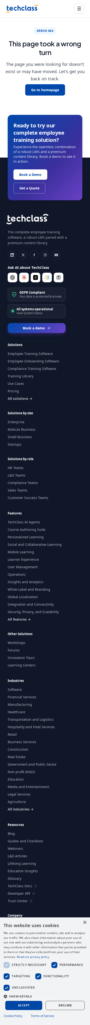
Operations (17, 574)
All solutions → (20, 398)
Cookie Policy (13, 1016)
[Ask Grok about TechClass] (35, 277)
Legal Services (19, 794)
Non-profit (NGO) (21, 771)
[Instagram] (45, 254)
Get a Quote (29, 188)
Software (15, 689)
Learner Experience (23, 559)
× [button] (84, 922)
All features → (19, 619)
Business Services (22, 742)
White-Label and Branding (29, 589)
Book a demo (34, 328)
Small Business (20, 437)
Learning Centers (22, 665)
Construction (18, 749)
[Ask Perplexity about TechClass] (58, 277)
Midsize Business (22, 429)
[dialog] (45, 971)
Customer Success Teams (28, 497)
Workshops (16, 642)
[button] (45, 996)
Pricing (13, 391)
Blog (11, 833)
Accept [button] (24, 1005)
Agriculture (17, 801)
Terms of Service (42, 1016)
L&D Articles (17, 856)
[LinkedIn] (12, 254)
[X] (23, 254)
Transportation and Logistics (31, 719)
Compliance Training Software (32, 368)
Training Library (20, 376)
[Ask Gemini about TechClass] (47, 277)
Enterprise (16, 422)
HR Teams (16, 467)
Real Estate (16, 757)
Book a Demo (30, 174)
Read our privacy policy (33, 957)
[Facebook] (34, 254)
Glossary (14, 878)
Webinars (15, 848)
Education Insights (23, 871)
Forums (14, 650)
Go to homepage (45, 90)
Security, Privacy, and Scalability (33, 611)
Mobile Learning (21, 552)
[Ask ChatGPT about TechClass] (12, 277)
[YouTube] (56, 254)
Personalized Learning (26, 537)
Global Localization (23, 597)
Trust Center (18, 901)
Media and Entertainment (28, 786)
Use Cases (16, 383)
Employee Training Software (30, 353)
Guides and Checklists (25, 841)
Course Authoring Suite (26, 529)
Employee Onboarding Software (33, 361)
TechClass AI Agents (24, 522)
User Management (23, 567)
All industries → (21, 809)
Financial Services (22, 697)
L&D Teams (16, 475)
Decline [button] (65, 1005)
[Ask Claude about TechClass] (24, 277)
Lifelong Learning (22, 863)
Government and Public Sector (32, 764)
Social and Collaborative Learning (35, 544)
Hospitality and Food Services (31, 727)
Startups (14, 444)
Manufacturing (20, 704)
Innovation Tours (21, 657)
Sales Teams (17, 490)
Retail (12, 734)
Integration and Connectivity (31, 604)
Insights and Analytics (25, 582)
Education (16, 779)
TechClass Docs (20, 886)
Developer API (19, 893)
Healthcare (16, 712)
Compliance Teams (23, 482)
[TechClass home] (22, 9)
